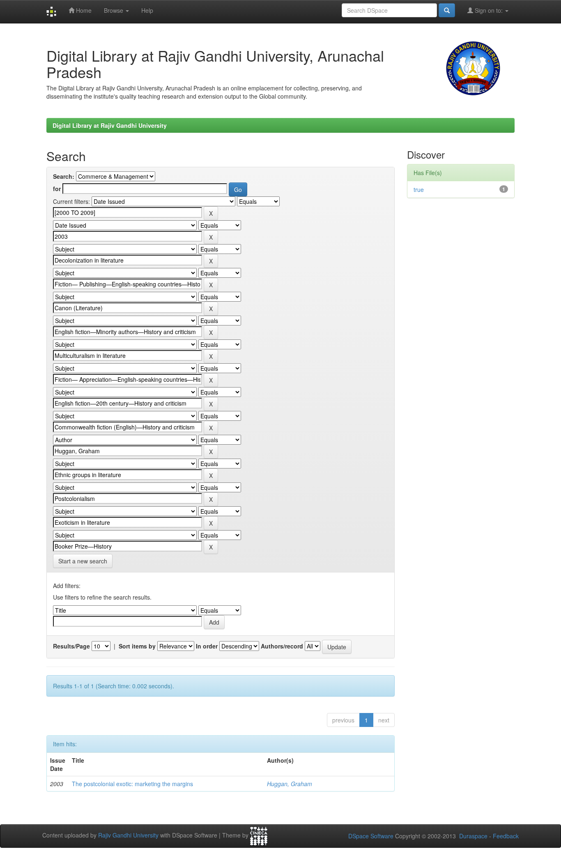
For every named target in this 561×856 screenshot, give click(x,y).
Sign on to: (488, 10)
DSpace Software (370, 836)
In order (207, 646)
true (419, 189)
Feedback (506, 836)
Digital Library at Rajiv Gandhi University (110, 125)
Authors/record (282, 646)
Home (83, 10)
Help (147, 10)
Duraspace (473, 836)
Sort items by (137, 646)
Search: (63, 176)
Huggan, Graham (289, 784)
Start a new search (82, 561)
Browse (114, 10)
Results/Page (71, 646)
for (57, 189)
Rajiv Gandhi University (128, 835)
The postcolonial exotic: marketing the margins (132, 784)
